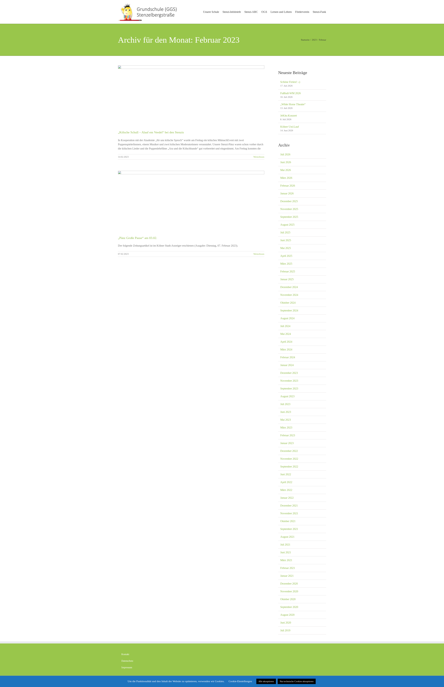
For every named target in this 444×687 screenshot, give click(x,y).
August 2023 (287, 396)
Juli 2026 (285, 154)
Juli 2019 (285, 630)
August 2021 (287, 536)
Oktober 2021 (288, 521)
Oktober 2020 (288, 599)
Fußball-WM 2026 (290, 93)
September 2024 (289, 310)
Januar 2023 (287, 443)
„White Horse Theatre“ (293, 104)
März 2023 (286, 427)
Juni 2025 (285, 240)
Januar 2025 (287, 279)
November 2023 (289, 380)
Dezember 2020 (289, 583)
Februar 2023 (287, 435)
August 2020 (287, 614)
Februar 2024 (287, 357)
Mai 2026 (285, 170)
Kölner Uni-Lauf (289, 126)
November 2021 (289, 513)
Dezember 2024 (289, 287)
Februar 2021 (287, 567)
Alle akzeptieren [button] (266, 681)
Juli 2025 (285, 232)
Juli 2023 (285, 404)
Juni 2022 (285, 474)
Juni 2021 (285, 552)
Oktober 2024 (288, 302)
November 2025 (289, 209)
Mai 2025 (285, 248)
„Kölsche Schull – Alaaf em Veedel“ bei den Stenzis (151, 132)
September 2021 (289, 528)
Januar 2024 (287, 365)
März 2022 (286, 489)
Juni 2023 (285, 411)
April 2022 (286, 482)
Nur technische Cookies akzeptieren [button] (297, 681)
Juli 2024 (285, 326)
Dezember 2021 (289, 505)
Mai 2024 (285, 333)
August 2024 (287, 318)
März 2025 (286, 263)
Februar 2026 (287, 185)
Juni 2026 (285, 162)
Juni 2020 (285, 622)
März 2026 (286, 177)
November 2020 (289, 591)
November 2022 (289, 458)
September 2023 (289, 388)
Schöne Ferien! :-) (290, 81)
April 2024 (286, 341)
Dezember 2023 (289, 372)
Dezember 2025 (289, 201)
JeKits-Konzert (288, 115)
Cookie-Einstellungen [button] (240, 681)
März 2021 (286, 560)
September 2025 (289, 216)
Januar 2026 (287, 193)
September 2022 (289, 466)
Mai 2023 (285, 419)
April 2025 (286, 255)
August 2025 (287, 224)
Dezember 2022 (289, 450)
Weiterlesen (258, 157)
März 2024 (286, 349)
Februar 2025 (287, 271)
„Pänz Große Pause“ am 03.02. (137, 238)
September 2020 (289, 607)
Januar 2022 (287, 497)
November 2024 (289, 294)
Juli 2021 (285, 544)
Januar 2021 (287, 575)
